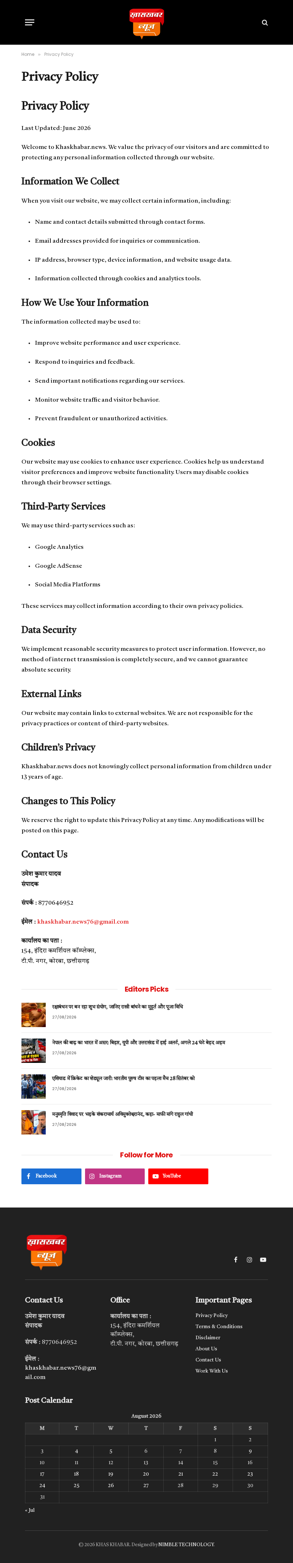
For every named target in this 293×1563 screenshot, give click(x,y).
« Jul (30, 1510)
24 (42, 1485)
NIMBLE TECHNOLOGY (186, 1545)
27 (146, 1485)
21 (180, 1474)
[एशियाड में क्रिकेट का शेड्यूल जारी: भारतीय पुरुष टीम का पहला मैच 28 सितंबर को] (33, 1086)
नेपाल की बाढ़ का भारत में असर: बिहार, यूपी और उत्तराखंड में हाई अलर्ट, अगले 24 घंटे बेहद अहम (138, 1042)
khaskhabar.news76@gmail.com (83, 922)
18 (76, 1474)
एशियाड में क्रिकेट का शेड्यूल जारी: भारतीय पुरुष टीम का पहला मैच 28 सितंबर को (123, 1078)
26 (111, 1485)
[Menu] (29, 22)
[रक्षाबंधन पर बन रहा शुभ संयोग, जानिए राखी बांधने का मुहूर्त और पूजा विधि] (33, 1015)
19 (110, 1474)
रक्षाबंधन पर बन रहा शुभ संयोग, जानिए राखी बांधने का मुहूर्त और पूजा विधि (117, 1007)
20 (146, 1474)
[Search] (264, 22)
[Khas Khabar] (146, 22)
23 (250, 1474)
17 (42, 1474)
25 (76, 1485)
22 (215, 1474)
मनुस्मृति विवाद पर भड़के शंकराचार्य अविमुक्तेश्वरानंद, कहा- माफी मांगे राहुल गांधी (122, 1114)
